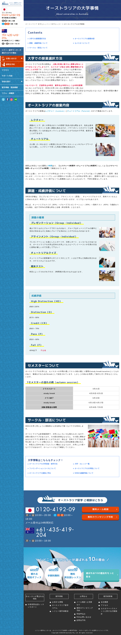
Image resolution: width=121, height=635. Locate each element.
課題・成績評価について (38, 43)
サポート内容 (7, 76)
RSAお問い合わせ (84, 617)
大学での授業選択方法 (37, 39)
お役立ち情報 (57, 602)
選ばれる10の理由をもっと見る (100, 575)
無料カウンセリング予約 (100, 516)
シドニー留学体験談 (60, 611)
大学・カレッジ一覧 (82, 464)
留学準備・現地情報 (10, 87)
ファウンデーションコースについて (42, 468)
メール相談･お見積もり (84, 603)
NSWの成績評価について (84, 473)
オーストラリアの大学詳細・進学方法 (43, 464)
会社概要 (104, 602)
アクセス (5, 70)
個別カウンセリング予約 (85, 609)
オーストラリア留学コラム (60, 606)
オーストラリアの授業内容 (85, 39)
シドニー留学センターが (11, 51)
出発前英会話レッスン (36, 605)
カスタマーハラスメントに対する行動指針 (109, 611)
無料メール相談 (100, 509)
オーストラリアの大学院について (87, 468)
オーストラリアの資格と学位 (40, 473)
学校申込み (81, 614)
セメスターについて (82, 43)
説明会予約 (10, 64)
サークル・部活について (38, 48)
